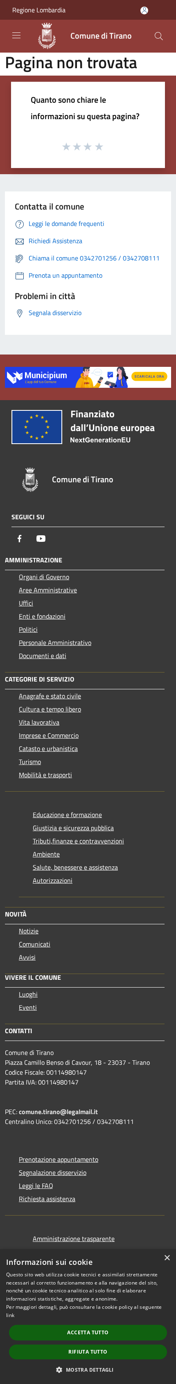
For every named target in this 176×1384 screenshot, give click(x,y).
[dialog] (88, 1316)
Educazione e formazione (67, 815)
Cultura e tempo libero (50, 709)
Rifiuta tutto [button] (87, 1351)
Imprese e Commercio (49, 735)
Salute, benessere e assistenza (75, 867)
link (10, 1315)
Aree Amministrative (48, 590)
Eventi (28, 1007)
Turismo (30, 762)
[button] (87, 1370)
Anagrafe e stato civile (50, 696)
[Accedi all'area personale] (144, 10)
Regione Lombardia (38, 10)
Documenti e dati (42, 656)
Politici (28, 629)
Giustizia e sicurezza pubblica (73, 828)
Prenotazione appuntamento (58, 1159)
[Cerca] (159, 36)
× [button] (167, 1258)
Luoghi (28, 994)
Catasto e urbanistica (48, 748)
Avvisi (27, 957)
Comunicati (34, 944)
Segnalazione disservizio (52, 1172)
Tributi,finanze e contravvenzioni (78, 841)
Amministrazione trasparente (74, 1239)
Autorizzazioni (52, 880)
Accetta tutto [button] (87, 1332)
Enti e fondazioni (42, 616)
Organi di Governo (44, 577)
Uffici (26, 603)
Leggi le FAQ (36, 1186)
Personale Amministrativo (55, 642)
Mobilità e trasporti (45, 775)
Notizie (28, 931)
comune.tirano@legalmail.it (58, 1112)
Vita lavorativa (39, 722)
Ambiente (46, 854)
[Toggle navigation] (16, 35)
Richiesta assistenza (47, 1199)
